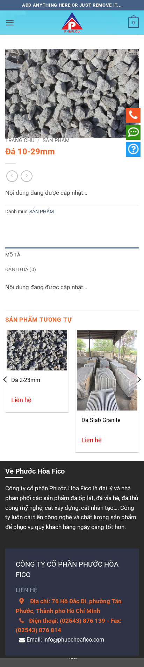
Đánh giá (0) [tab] (20, 269)
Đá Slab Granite (100, 420)
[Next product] (12, 176)
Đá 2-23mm (25, 380)
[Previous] (5, 393)
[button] (9, 23)
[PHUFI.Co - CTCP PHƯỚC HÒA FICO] (72, 22)
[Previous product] (27, 176)
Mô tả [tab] (12, 255)
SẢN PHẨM (56, 140)
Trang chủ (20, 140)
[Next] (138, 393)
